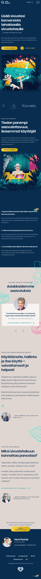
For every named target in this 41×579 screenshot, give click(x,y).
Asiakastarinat (18, 559)
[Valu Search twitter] (20, 569)
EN (27, 559)
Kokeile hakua (9, 48)
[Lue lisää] (2, 405)
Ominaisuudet (10, 556)
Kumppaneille (23, 556)
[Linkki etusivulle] (5, 2)
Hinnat (33, 556)
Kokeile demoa (9, 150)
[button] (16, 331)
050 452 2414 (32, 545)
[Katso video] (22, 48)
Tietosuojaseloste (27, 563)
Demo (29, 2)
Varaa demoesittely (20, 529)
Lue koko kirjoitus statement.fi (14, 488)
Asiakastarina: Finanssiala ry (20, 323)
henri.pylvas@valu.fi (20, 545)
